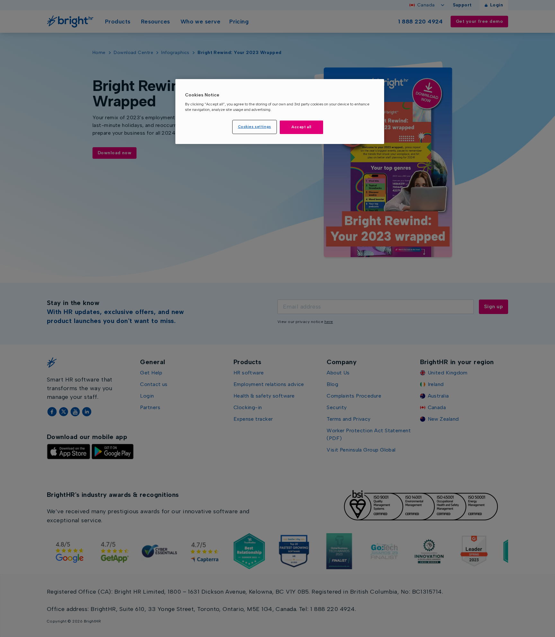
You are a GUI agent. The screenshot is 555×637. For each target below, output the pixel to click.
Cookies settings (254, 126)
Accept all (301, 127)
